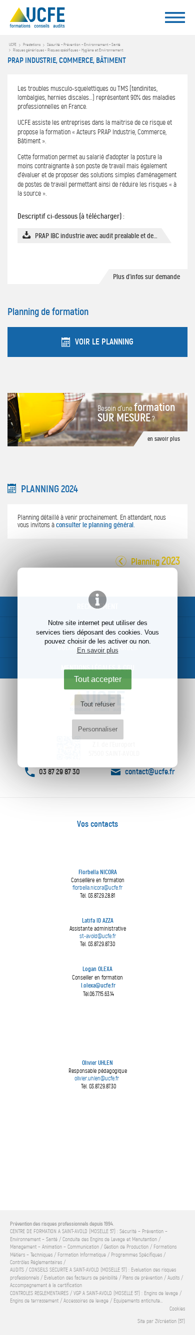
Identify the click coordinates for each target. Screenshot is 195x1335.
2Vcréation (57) (170, 1321)
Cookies (177, 1309)
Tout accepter (98, 678)
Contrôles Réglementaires (36, 1262)
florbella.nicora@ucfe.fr (97, 887)
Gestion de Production (126, 1247)
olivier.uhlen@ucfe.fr (96, 1078)
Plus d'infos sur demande (146, 276)
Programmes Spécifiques (136, 1255)
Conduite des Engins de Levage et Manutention (109, 1239)
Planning (158, 562)
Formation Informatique (82, 1255)
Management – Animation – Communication (54, 1247)
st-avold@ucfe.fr (98, 936)
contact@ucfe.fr (149, 771)
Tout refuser (97, 704)
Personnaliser (98, 729)
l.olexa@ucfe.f (97, 985)
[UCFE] (58, 20)
